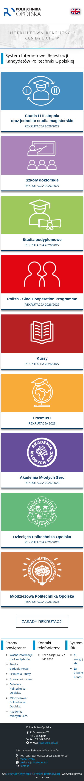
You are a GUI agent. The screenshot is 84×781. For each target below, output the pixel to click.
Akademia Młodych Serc (18, 714)
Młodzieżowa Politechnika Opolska (18, 702)
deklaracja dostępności (33, 762)
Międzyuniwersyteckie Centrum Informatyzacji (33, 773)
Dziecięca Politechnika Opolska (17, 688)
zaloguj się (78, 661)
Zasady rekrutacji (42, 621)
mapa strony (27, 759)
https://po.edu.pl (48, 742)
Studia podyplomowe (19, 666)
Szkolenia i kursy (20, 674)
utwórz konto (78, 675)
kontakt (24, 765)
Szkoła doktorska (21, 679)
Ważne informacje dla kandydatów (21, 657)
